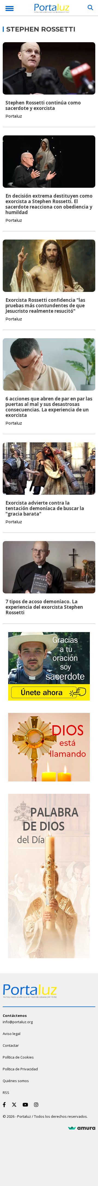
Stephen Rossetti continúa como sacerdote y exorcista (43, 105)
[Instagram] (37, 1104)
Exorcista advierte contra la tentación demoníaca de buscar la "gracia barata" (44, 508)
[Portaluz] (51, 9)
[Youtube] (26, 1104)
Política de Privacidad (20, 1068)
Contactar (11, 1045)
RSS (6, 1092)
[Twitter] (15, 1104)
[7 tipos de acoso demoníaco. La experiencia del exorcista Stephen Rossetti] (49, 567)
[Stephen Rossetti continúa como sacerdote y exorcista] (49, 68)
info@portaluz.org (18, 1021)
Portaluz (13, 116)
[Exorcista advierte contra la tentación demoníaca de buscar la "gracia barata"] (49, 468)
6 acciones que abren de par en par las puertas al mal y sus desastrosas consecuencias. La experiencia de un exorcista (48, 407)
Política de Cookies (18, 1057)
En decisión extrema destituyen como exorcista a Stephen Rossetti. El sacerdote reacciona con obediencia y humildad (49, 204)
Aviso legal (11, 1033)
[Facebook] (5, 1104)
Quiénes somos (16, 1080)
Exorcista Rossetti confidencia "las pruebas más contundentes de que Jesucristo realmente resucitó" (45, 305)
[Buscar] (90, 8)
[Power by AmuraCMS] (81, 1128)
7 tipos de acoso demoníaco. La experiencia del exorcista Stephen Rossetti (44, 607)
